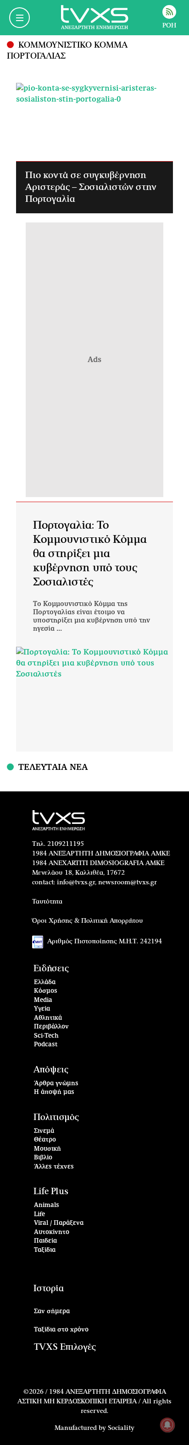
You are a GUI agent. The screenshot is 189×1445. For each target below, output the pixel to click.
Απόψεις (50, 1070)
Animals (46, 1205)
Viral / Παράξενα (58, 1223)
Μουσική (47, 1149)
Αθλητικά (48, 1018)
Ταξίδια (45, 1250)
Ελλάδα (45, 982)
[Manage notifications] (167, 1425)
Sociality (121, 1428)
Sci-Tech (46, 1036)
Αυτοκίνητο (51, 1232)
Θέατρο (45, 1140)
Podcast (46, 1045)
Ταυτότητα (47, 901)
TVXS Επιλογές (65, 1347)
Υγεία (42, 1009)
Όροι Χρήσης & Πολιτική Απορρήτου (87, 921)
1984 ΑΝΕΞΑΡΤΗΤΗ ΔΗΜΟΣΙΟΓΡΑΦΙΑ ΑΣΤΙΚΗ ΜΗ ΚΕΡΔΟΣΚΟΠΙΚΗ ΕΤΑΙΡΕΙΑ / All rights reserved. (94, 1401)
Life (39, 1215)
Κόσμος (45, 991)
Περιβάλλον (51, 1027)
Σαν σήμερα (52, 1312)
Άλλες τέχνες (54, 1167)
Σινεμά (44, 1131)
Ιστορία (48, 1288)
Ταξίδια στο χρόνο (61, 1330)
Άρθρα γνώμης (56, 1084)
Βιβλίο (43, 1158)
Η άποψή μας (54, 1092)
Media (43, 1000)
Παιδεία (45, 1241)
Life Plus (50, 1191)
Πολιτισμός (56, 1117)
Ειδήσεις (51, 968)
